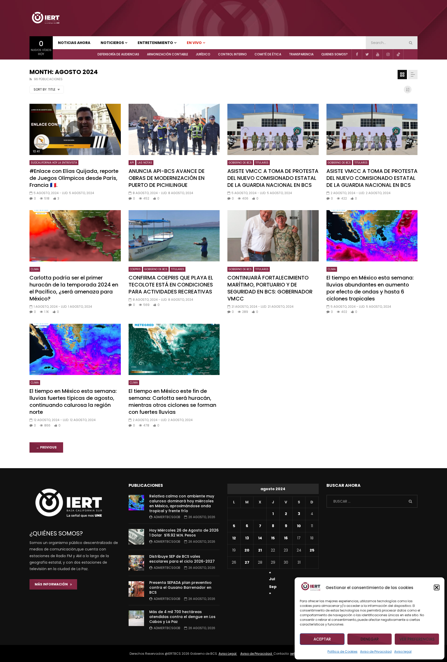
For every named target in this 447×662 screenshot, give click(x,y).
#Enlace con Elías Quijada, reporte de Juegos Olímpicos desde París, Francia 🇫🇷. (73, 178)
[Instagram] (388, 54)
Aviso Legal (228, 653)
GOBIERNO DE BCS (240, 163)
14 (260, 538)
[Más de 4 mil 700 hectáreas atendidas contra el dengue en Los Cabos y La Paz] (136, 618)
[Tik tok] (398, 54)
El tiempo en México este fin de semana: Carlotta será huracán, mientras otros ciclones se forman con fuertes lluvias (172, 401)
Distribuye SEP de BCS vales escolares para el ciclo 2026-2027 (182, 559)
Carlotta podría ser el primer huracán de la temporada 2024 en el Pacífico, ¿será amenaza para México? (73, 288)
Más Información (52, 584)
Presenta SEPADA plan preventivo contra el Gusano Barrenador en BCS (180, 587)
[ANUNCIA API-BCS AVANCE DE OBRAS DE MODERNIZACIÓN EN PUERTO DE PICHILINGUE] (174, 129)
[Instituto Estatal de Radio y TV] (45, 18)
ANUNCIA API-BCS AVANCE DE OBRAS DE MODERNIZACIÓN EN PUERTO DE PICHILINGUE (167, 178)
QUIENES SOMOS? (334, 54)
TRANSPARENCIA (301, 54)
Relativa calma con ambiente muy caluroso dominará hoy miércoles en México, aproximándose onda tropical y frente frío (181, 503)
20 (246, 550)
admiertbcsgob (167, 517)
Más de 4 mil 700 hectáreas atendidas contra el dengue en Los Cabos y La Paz (182, 616)
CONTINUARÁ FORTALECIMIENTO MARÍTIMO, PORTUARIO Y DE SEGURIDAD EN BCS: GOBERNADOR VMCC (269, 288)
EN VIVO (194, 42)
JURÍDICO (203, 54)
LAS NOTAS (145, 163)
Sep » (273, 587)
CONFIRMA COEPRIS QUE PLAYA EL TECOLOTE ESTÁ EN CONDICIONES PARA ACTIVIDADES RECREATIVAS (171, 284)
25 (312, 550)
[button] (436, 587)
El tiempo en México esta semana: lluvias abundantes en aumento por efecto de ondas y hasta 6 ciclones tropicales (370, 288)
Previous (46, 447)
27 (247, 562)
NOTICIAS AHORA (74, 42)
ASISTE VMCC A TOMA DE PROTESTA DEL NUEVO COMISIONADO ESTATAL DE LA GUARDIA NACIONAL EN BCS (272, 178)
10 (299, 525)
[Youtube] (377, 54)
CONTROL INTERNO (232, 54)
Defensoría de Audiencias (118, 54)
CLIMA (35, 269)
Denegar (370, 639)
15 (273, 538)
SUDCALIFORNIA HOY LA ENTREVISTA (54, 163)
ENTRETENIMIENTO (155, 42)
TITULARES (262, 163)
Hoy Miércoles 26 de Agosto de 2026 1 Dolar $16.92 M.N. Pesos (184, 533)
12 (234, 538)
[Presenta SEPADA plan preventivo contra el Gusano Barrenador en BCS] (136, 589)
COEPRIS (135, 269)
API (132, 163)
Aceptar (322, 639)
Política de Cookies (342, 651)
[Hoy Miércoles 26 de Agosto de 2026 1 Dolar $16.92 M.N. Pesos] (136, 537)
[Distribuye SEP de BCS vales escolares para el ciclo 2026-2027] (136, 563)
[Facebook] (357, 54)
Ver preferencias (417, 639)
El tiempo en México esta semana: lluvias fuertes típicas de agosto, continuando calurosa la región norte (73, 401)
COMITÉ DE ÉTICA (268, 54)
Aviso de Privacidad (376, 651)
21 (260, 550)
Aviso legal (403, 651)
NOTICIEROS (112, 42)
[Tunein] (408, 54)
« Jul (272, 573)
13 (247, 538)
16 (286, 538)
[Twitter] (367, 54)
